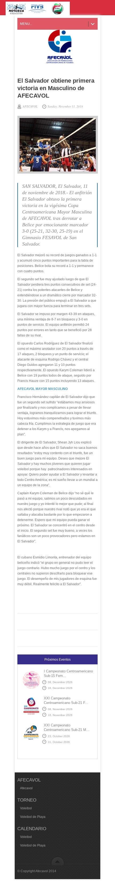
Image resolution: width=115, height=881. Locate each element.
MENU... (26, 24)
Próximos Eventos (57, 659)
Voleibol (26, 808)
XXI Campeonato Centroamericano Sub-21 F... (66, 700)
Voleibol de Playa (32, 817)
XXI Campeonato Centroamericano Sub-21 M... (66, 727)
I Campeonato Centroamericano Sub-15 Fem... (68, 673)
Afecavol (26, 788)
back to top (57, 860)
